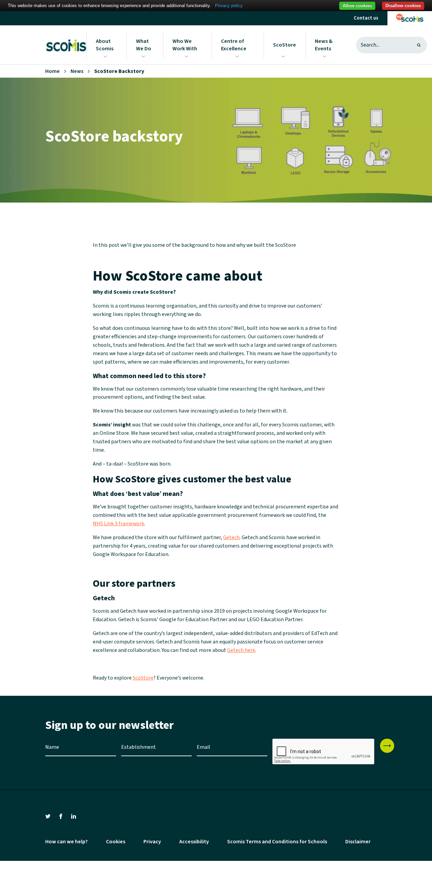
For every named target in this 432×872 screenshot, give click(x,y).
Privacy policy (229, 5)
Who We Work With (184, 44)
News (77, 71)
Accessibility (194, 841)
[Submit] (387, 746)
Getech (231, 537)
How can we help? (66, 841)
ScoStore (284, 45)
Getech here (241, 650)
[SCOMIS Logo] (65, 44)
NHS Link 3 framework (118, 523)
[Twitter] (48, 816)
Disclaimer (358, 841)
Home (52, 71)
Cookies (115, 841)
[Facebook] (60, 816)
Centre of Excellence (233, 44)
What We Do (143, 44)
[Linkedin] (73, 816)
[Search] (418, 45)
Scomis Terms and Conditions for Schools (277, 841)
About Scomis (104, 44)
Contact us (366, 18)
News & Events (323, 44)
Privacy (152, 841)
